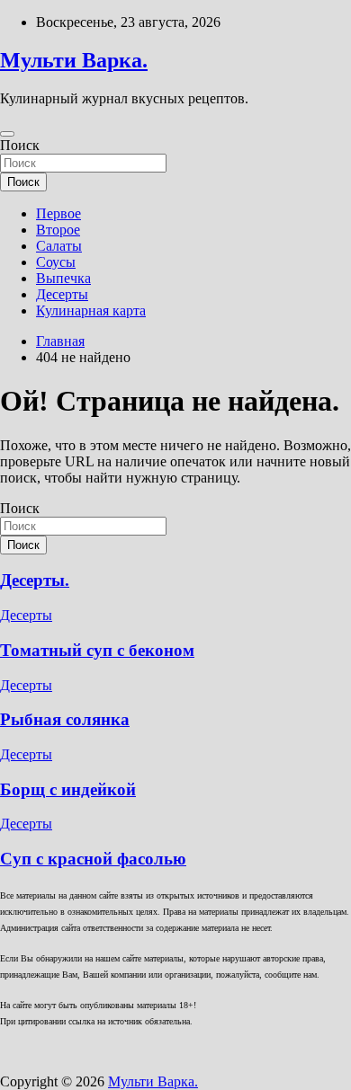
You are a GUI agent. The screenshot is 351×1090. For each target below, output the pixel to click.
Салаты (59, 245)
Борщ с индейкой (68, 789)
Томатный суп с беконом (97, 650)
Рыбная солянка (65, 719)
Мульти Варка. (74, 60)
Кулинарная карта (91, 310)
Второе (58, 229)
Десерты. (34, 580)
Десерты (62, 294)
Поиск (20, 145)
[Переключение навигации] (7, 134)
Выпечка (63, 278)
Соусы (56, 262)
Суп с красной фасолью (93, 858)
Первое (58, 213)
